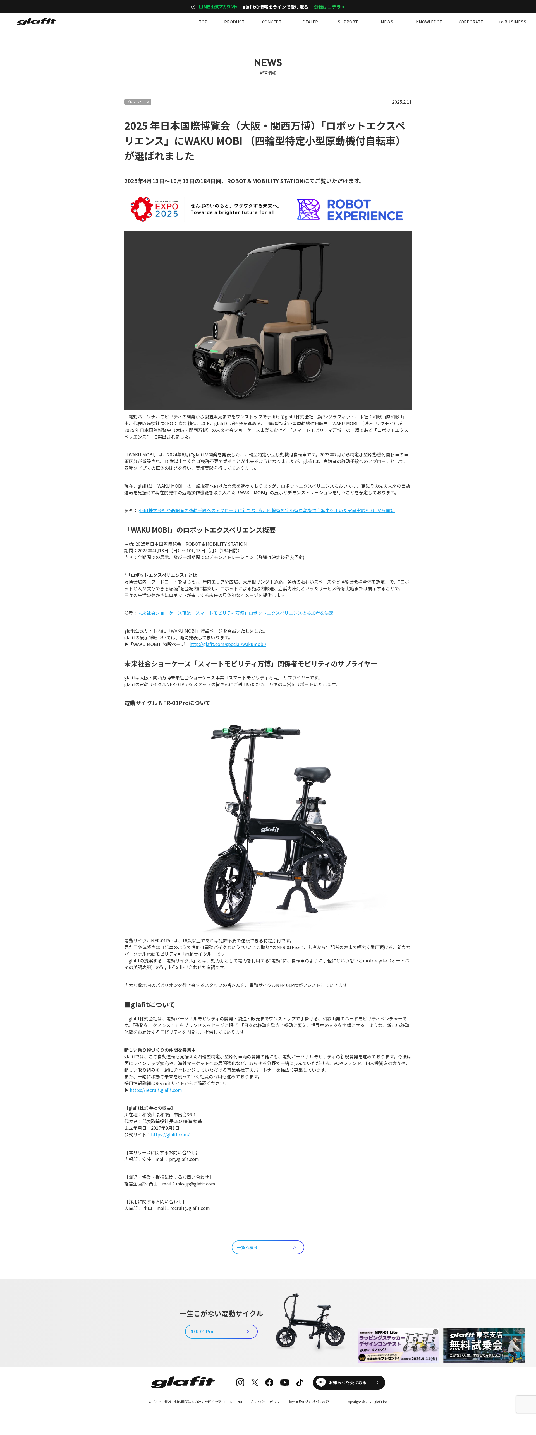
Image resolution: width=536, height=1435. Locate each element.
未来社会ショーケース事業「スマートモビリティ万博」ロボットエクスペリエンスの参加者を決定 (235, 612)
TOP (203, 22)
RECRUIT (237, 1401)
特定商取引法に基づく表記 (309, 1401)
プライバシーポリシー (266, 1401)
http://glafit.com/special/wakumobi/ (228, 644)
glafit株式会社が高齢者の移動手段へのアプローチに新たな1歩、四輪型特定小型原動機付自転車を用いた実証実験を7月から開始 (266, 510)
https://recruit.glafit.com (155, 1089)
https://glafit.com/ (170, 1134)
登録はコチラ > (329, 6)
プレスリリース (137, 101)
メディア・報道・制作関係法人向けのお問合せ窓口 (186, 1401)
